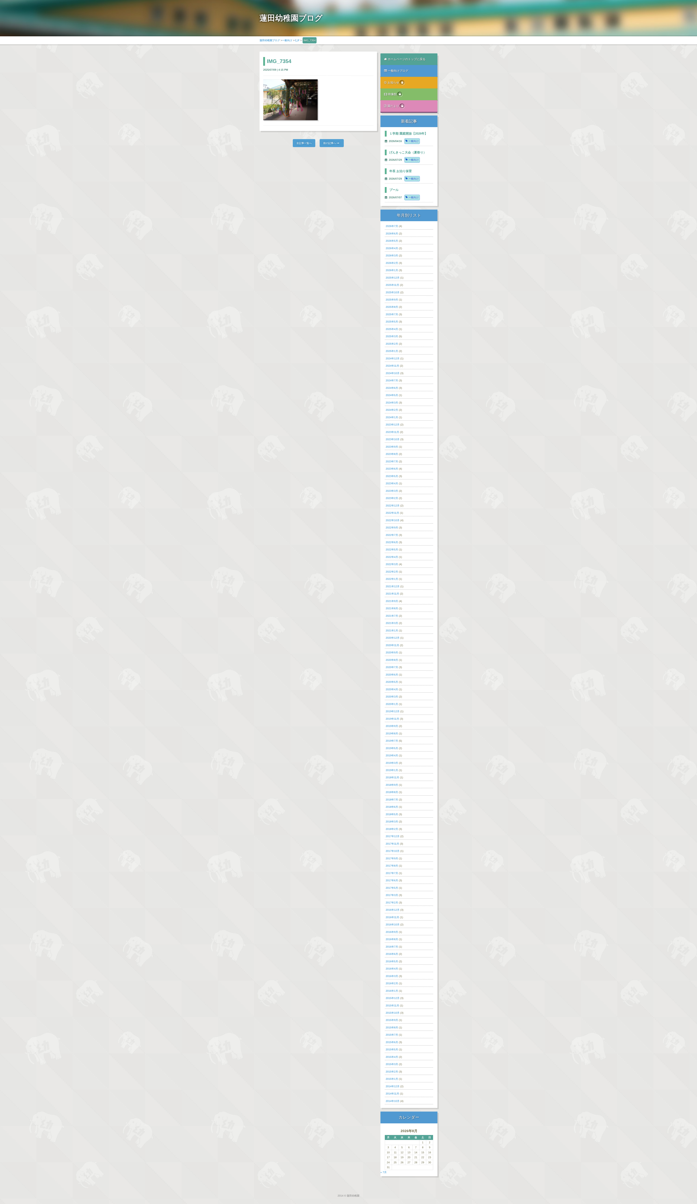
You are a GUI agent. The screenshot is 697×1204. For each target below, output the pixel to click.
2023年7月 (392, 461)
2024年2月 (392, 409)
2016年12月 (393, 909)
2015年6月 (392, 1042)
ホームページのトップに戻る (406, 59)
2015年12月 (393, 998)
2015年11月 (392, 1005)
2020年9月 (392, 652)
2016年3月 (392, 976)
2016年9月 (392, 932)
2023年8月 (392, 454)
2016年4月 (392, 968)
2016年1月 (392, 990)
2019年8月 (392, 733)
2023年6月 (392, 468)
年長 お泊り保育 (400, 171)
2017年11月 (392, 843)
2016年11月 (392, 917)
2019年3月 (392, 762)
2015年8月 (392, 1027)
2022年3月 (392, 564)
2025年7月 (392, 314)
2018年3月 (392, 821)
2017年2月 (392, 902)
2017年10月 (393, 851)
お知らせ (394, 82)
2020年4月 (392, 689)
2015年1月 (392, 1078)
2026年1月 (392, 270)
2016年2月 (392, 983)
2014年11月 (392, 1093)
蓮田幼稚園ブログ (270, 40)
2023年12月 (393, 424)
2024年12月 (393, 358)
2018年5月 (392, 814)
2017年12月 (393, 836)
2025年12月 (393, 277)
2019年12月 (393, 711)
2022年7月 (392, 535)
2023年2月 (392, 498)
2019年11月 (392, 718)
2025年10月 (393, 292)
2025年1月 (392, 351)
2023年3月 (392, 490)
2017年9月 (392, 858)
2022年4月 (392, 557)
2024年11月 (392, 365)
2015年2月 (392, 1071)
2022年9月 (392, 527)
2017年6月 (392, 880)
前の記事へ (330, 143)
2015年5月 (392, 1049)
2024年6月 (392, 387)
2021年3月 (392, 623)
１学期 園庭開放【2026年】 (408, 133)
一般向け (287, 40)
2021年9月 (392, 601)
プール (394, 190)
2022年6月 (392, 542)
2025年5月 (392, 321)
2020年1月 (392, 704)
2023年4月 (392, 483)
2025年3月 (392, 336)
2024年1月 (392, 417)
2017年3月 (392, 895)
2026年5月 (392, 240)
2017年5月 (392, 887)
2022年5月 (392, 549)
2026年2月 (392, 263)
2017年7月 (392, 873)
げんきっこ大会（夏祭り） (407, 152)
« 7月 (383, 1172)
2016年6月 (392, 953)
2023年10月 (393, 439)
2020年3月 (392, 696)
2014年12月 (393, 1086)
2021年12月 (393, 586)
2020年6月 (392, 674)
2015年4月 (392, 1056)
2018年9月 (392, 784)
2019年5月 (392, 748)
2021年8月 (392, 608)
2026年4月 (392, 248)
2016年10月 (393, 924)
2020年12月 (393, 637)
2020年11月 (392, 645)
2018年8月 (392, 792)
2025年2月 (392, 343)
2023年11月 (392, 432)
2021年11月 (392, 593)
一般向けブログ (398, 70)
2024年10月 (393, 373)
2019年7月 (392, 740)
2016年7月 (392, 946)
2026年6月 (392, 233)
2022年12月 (393, 505)
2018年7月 (392, 799)
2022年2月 (392, 571)
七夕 (296, 40)
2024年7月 (392, 380)
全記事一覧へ (304, 143)
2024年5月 (392, 395)
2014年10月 (393, 1101)
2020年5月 (392, 681)
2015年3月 (392, 1064)
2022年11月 (392, 512)
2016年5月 (392, 961)
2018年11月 (392, 777)
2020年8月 (392, 659)
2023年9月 (392, 446)
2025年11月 (392, 284)
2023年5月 (392, 476)
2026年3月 (392, 255)
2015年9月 (392, 1020)
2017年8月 (392, 865)
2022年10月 (393, 520)
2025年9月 (392, 299)
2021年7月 (392, 615)
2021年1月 (392, 630)
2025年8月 (392, 306)
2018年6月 (392, 806)
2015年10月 (393, 1012)
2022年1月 (392, 578)
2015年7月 (392, 1034)
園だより (394, 106)
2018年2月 (392, 829)
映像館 (393, 94)
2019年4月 (392, 755)
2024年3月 (392, 402)
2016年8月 (392, 939)
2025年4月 (392, 329)
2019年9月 (392, 726)
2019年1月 (392, 770)
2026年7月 (392, 226)
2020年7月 (392, 667)
